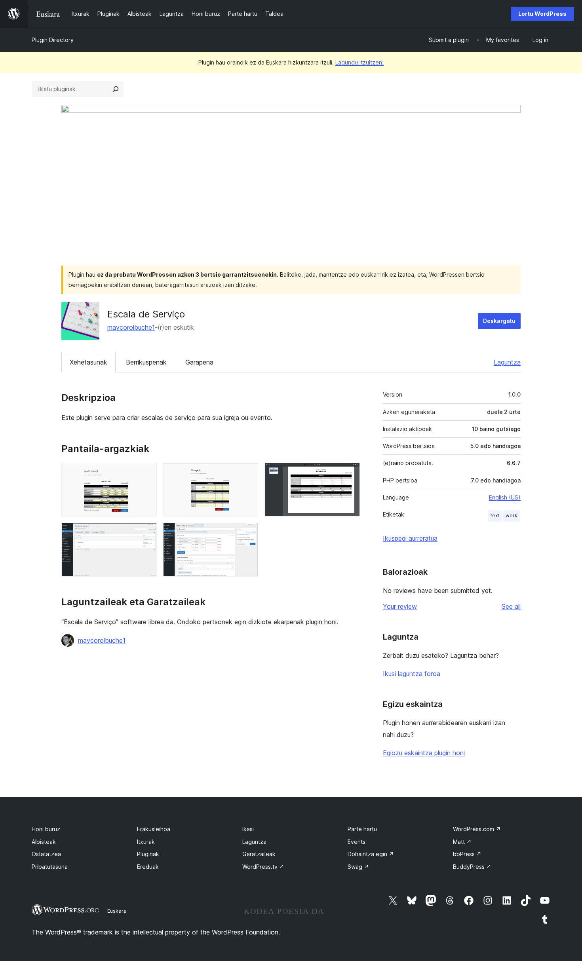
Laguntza (507, 362)
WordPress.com (477, 829)
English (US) (505, 497)
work (511, 515)
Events (356, 841)
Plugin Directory (53, 39)
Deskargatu (499, 320)
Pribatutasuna (50, 866)
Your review (400, 606)
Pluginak (148, 854)
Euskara (117, 911)
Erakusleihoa (153, 829)
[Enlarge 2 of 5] (247, 473)
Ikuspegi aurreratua (410, 538)
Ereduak (148, 866)
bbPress (467, 854)
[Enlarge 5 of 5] (247, 533)
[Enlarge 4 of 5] (146, 533)
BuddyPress (472, 866)
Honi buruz (46, 829)
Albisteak (44, 841)
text (495, 515)
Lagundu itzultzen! (359, 62)
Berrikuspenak (146, 362)
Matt (462, 841)
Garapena (199, 362)
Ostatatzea (46, 854)
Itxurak (146, 841)
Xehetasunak (88, 362)
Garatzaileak (259, 854)
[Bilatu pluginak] (116, 89)
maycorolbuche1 (131, 327)
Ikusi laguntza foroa (411, 674)
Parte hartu (362, 829)
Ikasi (248, 829)
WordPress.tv (263, 866)
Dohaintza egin (371, 854)
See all (511, 606)
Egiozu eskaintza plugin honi (424, 753)
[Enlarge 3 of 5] (349, 473)
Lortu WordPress (542, 13)
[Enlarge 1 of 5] (146, 473)
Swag (358, 866)
